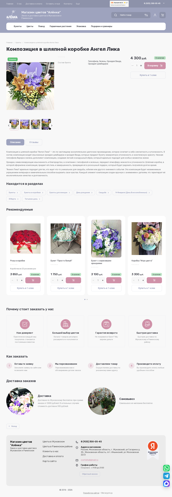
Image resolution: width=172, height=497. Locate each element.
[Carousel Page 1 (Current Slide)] (84, 299)
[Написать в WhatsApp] (166, 468)
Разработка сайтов (91, 493)
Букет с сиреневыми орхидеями (101, 262)
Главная (9, 42)
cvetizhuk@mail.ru (89, 460)
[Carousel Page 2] (87, 299)
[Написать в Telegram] (166, 476)
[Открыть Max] (166, 483)
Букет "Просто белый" (61, 260)
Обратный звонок (90, 474)
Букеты (18, 42)
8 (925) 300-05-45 (152, 3)
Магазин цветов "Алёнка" (41, 12)
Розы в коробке (17, 260)
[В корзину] (33, 280)
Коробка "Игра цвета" (142, 260)
